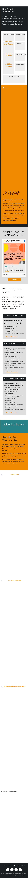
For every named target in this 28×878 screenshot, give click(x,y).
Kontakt (5, 865)
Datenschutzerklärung (19, 865)
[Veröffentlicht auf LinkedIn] (24, 241)
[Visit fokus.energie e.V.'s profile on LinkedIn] (6, 266)
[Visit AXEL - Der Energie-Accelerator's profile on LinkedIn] (4, 241)
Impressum (10, 865)
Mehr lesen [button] (7, 271)
